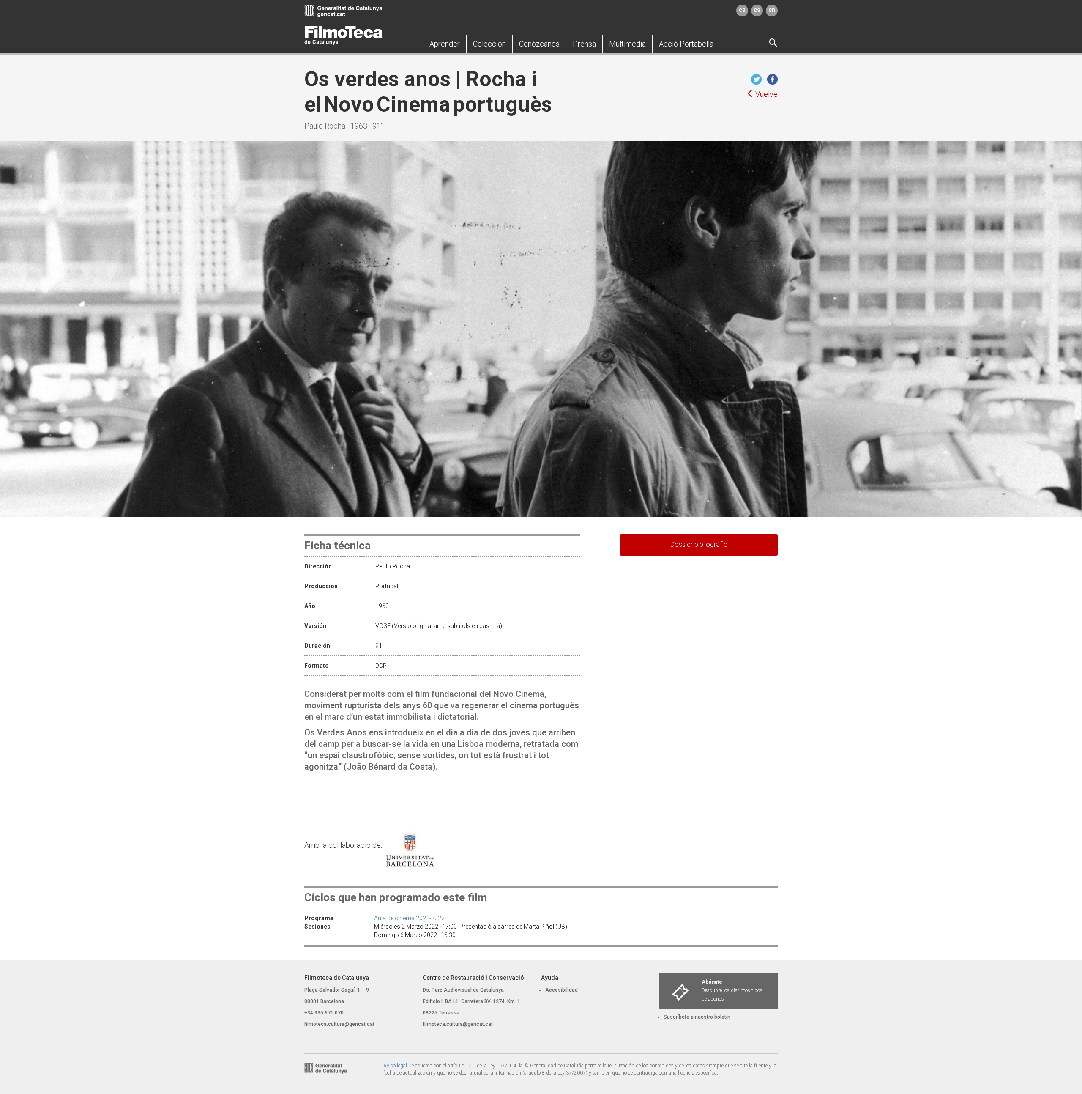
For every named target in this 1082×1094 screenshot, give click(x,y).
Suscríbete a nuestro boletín (697, 1017)
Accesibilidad (561, 990)
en (771, 9)
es (757, 9)
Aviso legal (395, 1066)
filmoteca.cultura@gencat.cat (339, 1024)
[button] (444, 44)
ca (742, 9)
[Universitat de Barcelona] (414, 845)
